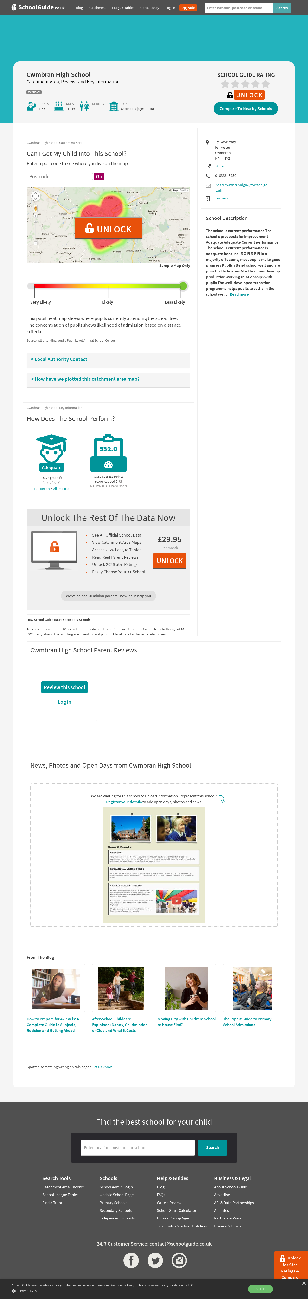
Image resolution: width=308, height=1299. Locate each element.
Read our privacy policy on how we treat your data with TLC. (152, 1285)
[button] (108, 359)
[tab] (108, 360)
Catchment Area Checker (63, 1187)
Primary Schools (113, 1202)
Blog (161, 1187)
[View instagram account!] (178, 1260)
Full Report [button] (42, 488)
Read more (239, 294)
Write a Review (169, 1202)
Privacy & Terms (227, 1226)
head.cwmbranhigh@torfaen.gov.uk (242, 187)
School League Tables (60, 1194)
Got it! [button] (260, 1289)
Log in (64, 701)
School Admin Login (116, 1187)
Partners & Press (228, 1218)
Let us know (102, 1066)
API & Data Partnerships (234, 1202)
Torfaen (221, 198)
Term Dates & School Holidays (182, 1226)
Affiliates (221, 1210)
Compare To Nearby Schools (246, 108)
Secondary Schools (116, 1210)
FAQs (161, 1194)
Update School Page (117, 1194)
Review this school (64, 687)
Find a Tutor (52, 1202)
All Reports (61, 488)
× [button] (304, 1283)
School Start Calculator (176, 1210)
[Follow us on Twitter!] (154, 1260)
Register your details (124, 801)
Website (222, 166)
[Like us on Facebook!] (129, 1260)
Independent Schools (117, 1218)
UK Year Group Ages (173, 1218)
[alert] (154, 1289)
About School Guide (230, 1187)
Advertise (222, 1194)
